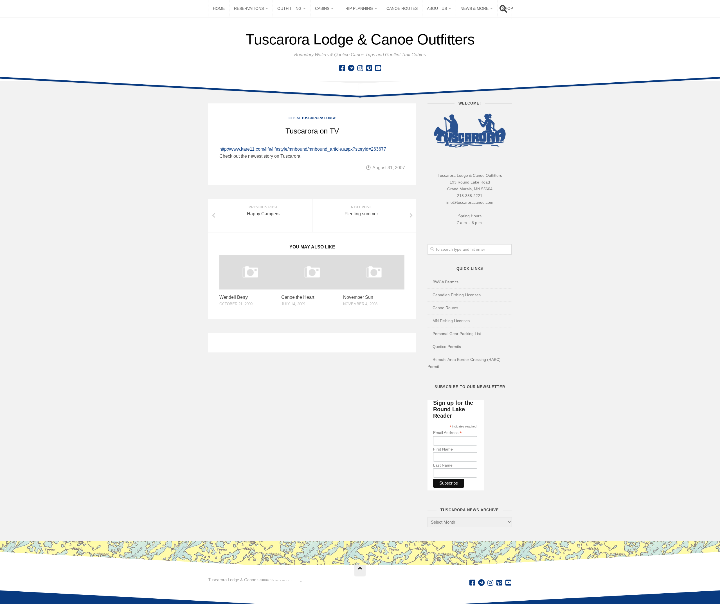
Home (219, 8)
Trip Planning (358, 8)
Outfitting (289, 8)
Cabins (322, 8)
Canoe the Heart (297, 297)
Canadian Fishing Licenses (457, 295)
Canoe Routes (402, 8)
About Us (437, 8)
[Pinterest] (369, 68)
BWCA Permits (445, 282)
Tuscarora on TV (312, 131)
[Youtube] (378, 68)
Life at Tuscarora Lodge (312, 118)
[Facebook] (342, 68)
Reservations (249, 8)
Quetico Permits (447, 346)
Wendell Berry (233, 297)
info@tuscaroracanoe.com (469, 202)
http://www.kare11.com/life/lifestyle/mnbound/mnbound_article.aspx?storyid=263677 (302, 149)
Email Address (447, 432)
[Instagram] (360, 68)
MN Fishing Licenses (451, 320)
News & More (474, 8)
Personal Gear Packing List (457, 333)
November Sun (358, 297)
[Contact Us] (351, 68)
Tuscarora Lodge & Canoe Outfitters (360, 39)
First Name (443, 449)
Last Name (443, 465)
